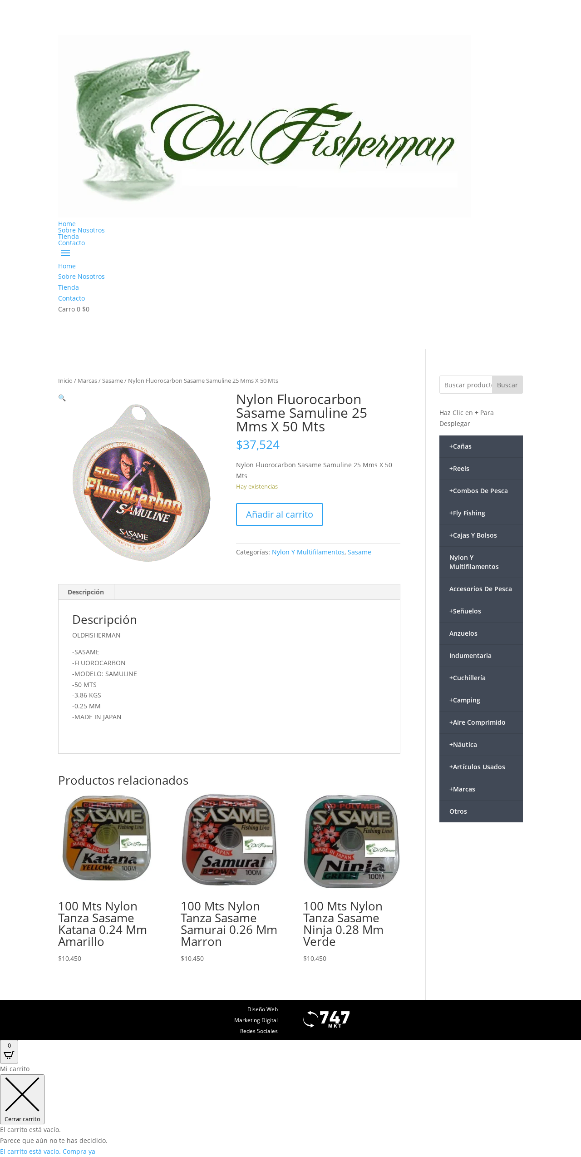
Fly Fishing (467, 513)
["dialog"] (290, 1110)
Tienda (68, 236)
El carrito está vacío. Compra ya (47, 1151)
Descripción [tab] (86, 592)
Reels (459, 468)
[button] (62, 397)
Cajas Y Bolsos (473, 535)
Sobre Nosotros (81, 230)
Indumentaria (470, 655)
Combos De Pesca (478, 490)
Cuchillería (467, 677)
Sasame (112, 380)
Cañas (460, 446)
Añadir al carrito (279, 514)
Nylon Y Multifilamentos (308, 552)
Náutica (463, 744)
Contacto (71, 242)
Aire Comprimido (477, 722)
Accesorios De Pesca (480, 588)
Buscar (507, 385)
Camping (464, 700)
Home (67, 223)
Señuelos (465, 611)
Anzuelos (463, 633)
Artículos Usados (477, 766)
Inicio (65, 380)
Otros (458, 811)
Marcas (87, 380)
